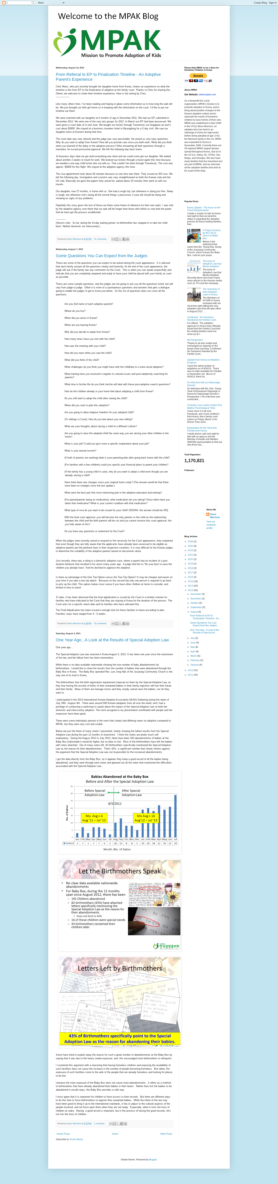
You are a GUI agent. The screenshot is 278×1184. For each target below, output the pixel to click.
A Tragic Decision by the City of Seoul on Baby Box (212, 234)
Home (115, 1134)
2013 (191, 590)
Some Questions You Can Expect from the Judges (101, 255)
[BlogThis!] (117, 239)
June (193, 642)
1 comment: (99, 1123)
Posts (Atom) (76, 1139)
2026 (191, 541)
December (196, 594)
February (195, 660)
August (194, 612)
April (193, 651)
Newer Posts (63, 1134)
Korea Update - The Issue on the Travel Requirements (204, 209)
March (193, 656)
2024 (191, 550)
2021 (191, 555)
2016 (191, 577)
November (196, 598)
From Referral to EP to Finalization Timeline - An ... (205, 617)
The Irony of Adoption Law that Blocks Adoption (212, 264)
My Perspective (195, 340)
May (192, 647)
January (194, 664)
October (194, 603)
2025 (191, 546)
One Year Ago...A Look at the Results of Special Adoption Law (112, 640)
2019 (191, 563)
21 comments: (101, 239)
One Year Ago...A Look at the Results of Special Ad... (204, 631)
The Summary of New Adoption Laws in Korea (211, 292)
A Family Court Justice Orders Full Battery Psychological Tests (204, 406)
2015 (191, 581)
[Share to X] (120, 239)
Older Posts (166, 1134)
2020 (191, 559)
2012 (191, 670)
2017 (191, 572)
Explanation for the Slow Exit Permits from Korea (202, 429)
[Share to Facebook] (124, 239)
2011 (191, 674)
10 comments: (101, 623)
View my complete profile (211, 524)
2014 (191, 585)
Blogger (153, 1159)
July (192, 638)
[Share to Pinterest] (128, 239)
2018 (191, 568)
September (196, 607)
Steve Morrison (215, 516)
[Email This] (113, 239)
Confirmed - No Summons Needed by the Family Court (201, 318)
